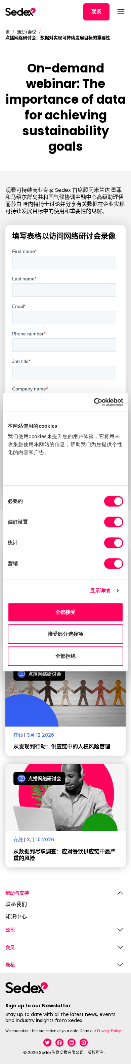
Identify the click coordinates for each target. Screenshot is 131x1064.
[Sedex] (20, 12)
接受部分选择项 (65, 634)
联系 (96, 11)
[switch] (113, 522)
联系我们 (16, 904)
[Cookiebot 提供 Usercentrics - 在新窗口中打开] (94, 402)
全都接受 (65, 612)
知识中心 (16, 916)
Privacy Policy (109, 1030)
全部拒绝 (65, 656)
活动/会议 (26, 32)
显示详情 (100, 590)
